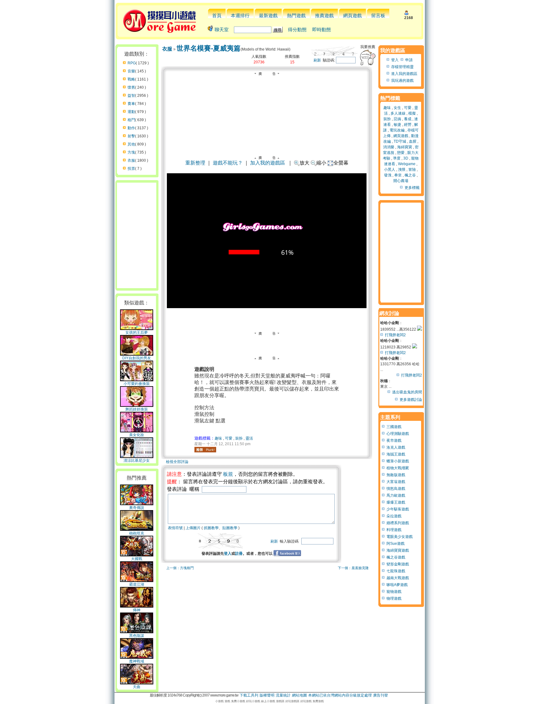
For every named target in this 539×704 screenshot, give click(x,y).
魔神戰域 (136, 661)
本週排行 (240, 15)
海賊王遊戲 (395, 454)
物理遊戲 (393, 598)
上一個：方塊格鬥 (180, 568)
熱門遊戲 (296, 15)
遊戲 (227, 701)
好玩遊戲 (306, 701)
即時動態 (321, 29)
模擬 (412, 113)
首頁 (216, 15)
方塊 (131, 152)
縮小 (321, 162)
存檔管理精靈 (402, 67)
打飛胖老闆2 (395, 335)
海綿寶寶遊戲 (397, 550)
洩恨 (401, 169)
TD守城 (400, 141)
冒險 (412, 169)
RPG (132, 63)
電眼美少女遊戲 (399, 536)
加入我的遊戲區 (267, 162)
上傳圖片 (193, 528)
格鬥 (131, 120)
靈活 (249, 438)
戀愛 (401, 152)
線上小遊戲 (268, 701)
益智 (131, 95)
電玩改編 (397, 130)
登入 (227, 553)
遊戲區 (280, 701)
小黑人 (389, 169)
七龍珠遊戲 (395, 571)
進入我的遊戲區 (404, 73)
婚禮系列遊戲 (397, 523)
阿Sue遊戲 (395, 543)
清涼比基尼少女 (137, 460)
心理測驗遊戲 (397, 433)
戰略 (131, 79)
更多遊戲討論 (411, 399)
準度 (397, 158)
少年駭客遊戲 (397, 509)
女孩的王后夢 (136, 332)
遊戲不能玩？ (228, 162)
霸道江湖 (136, 584)
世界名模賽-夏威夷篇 (208, 48)
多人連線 (398, 113)
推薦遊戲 (324, 15)
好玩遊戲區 (292, 701)
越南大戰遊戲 (397, 578)
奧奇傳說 (136, 507)
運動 (131, 112)
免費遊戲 (318, 701)
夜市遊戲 (393, 440)
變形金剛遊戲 (397, 564)
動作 (131, 128)
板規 (228, 474)
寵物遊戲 (393, 591)
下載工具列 (249, 695)
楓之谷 (410, 175)
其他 (131, 144)
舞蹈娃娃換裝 (136, 409)
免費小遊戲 (238, 701)
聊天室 (222, 29)
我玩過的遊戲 (402, 80)
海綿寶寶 (404, 147)
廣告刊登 (380, 695)
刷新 (317, 60)
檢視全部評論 (177, 462)
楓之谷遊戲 (395, 557)
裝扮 (239, 438)
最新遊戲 (268, 15)
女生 (397, 108)
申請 (409, 60)
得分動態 (297, 29)
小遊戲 (219, 701)
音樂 (131, 71)
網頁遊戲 (352, 15)
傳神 (136, 610)
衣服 (131, 160)
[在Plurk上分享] (205, 449)
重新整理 (195, 162)
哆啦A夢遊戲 (397, 585)
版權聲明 (267, 695)
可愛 (228, 438)
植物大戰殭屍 (397, 468)
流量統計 (283, 695)
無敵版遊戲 (395, 475)
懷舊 (131, 87)
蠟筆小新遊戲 (397, 461)
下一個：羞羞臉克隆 (353, 568)
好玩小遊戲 (253, 701)
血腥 (412, 141)
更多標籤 (412, 187)
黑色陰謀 (136, 635)
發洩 (387, 175)
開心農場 (400, 181)
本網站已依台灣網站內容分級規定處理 (340, 695)
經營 (407, 124)
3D (405, 158)
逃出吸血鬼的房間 (407, 392)
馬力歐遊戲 (395, 495)
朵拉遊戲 (393, 516)
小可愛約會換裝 (137, 384)
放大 (304, 162)
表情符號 (175, 528)
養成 (407, 119)
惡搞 (397, 119)
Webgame (406, 164)
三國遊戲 (393, 427)
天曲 (136, 687)
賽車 (131, 103)
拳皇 (398, 175)
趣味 (218, 438)
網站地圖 (299, 695)
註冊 (239, 553)
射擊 (131, 136)
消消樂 (388, 147)
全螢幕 (340, 162)
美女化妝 (136, 435)
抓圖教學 (211, 528)
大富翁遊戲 (395, 482)
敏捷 (397, 124)
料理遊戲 (393, 530)
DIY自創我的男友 (136, 358)
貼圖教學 (229, 528)
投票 (131, 168)
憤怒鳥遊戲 (395, 488)
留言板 (378, 15)
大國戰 (136, 559)
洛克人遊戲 (395, 447)
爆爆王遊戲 (395, 502)
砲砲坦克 (136, 533)
